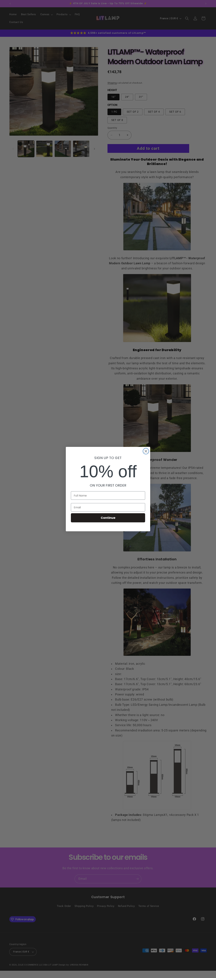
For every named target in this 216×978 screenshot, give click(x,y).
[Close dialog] (146, 451)
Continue (108, 518)
